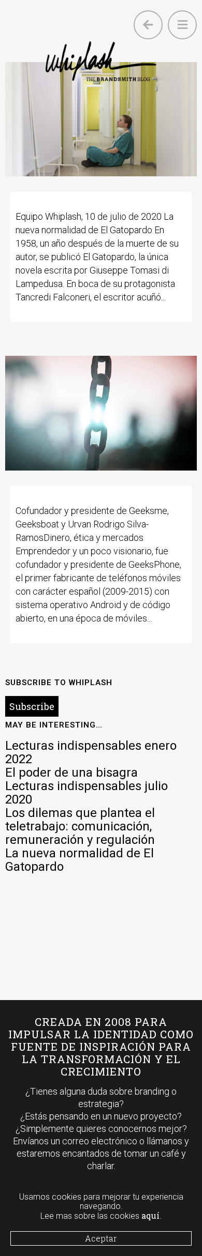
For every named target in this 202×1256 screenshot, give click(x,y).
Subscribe (31, 706)
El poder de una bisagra (71, 772)
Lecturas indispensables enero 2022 (91, 752)
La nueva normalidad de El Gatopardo (79, 860)
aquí (150, 1215)
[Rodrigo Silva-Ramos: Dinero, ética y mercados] (101, 413)
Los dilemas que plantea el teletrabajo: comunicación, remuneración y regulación (80, 826)
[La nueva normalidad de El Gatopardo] (101, 119)
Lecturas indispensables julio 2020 (86, 793)
